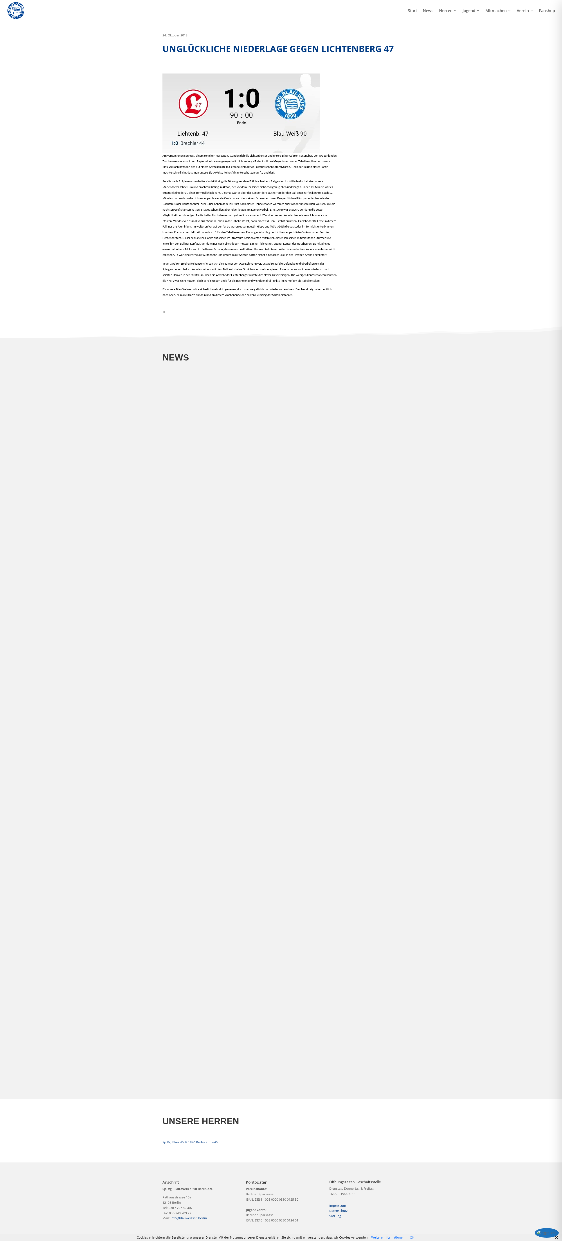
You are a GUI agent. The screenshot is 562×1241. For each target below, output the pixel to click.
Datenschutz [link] (338, 1211)
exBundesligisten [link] (179, 1054)
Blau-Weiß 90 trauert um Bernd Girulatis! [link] (204, 525)
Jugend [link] (469, 11)
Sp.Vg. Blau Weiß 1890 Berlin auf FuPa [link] (190, 1142)
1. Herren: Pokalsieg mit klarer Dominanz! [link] (205, 715)
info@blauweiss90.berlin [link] (189, 1218)
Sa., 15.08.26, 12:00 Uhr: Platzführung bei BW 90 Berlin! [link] (217, 1000)
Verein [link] (523, 11)
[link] (15, 10)
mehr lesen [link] (175, 539)
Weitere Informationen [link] (388, 1237)
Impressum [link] (337, 1205)
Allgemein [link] (174, 532)
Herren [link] (445, 11)
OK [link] (412, 1237)
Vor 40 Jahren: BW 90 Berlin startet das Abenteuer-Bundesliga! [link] (224, 1047)
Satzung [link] (335, 1216)
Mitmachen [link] (496, 11)
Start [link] (412, 11)
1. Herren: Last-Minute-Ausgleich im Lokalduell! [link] (210, 906)
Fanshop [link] (547, 11)
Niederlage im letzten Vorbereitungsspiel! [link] (205, 953)
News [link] (428, 11)
